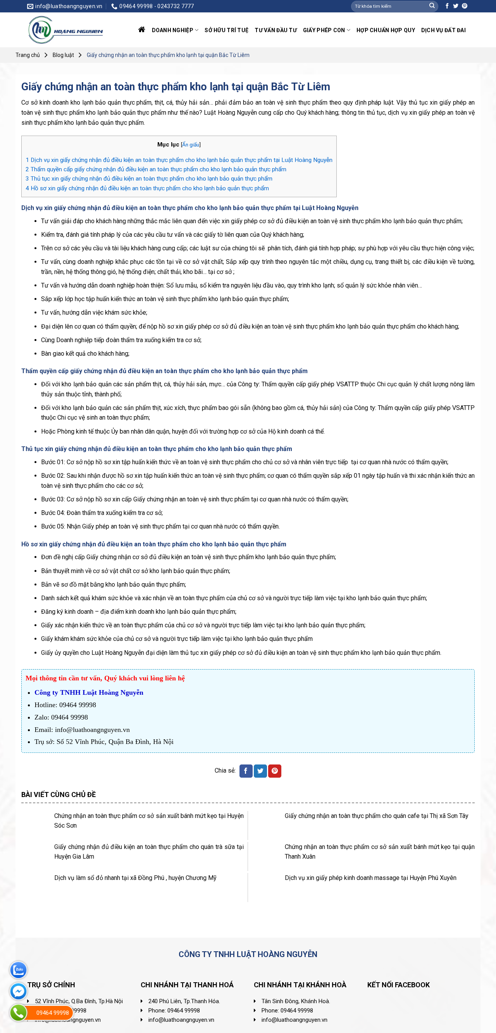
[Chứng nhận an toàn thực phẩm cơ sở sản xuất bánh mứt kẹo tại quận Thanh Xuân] (266, 856)
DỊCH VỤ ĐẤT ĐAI (443, 30)
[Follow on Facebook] (447, 6)
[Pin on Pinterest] (274, 771)
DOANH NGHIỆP (172, 30)
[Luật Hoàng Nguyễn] (66, 30)
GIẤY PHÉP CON (324, 30)
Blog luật (63, 55)
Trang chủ (28, 55)
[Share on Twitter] (260, 771)
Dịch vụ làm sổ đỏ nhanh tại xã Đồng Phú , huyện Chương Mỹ (135, 877)
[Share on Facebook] (246, 771)
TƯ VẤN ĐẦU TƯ (276, 30)
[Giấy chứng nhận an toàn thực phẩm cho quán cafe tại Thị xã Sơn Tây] (266, 825)
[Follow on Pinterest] (464, 6)
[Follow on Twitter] (455, 6)
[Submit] (432, 6)
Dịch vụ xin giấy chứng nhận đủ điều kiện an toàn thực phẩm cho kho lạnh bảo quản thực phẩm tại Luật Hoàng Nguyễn (179, 160)
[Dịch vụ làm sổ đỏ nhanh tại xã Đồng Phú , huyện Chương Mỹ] (35, 887)
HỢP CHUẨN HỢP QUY (385, 30)
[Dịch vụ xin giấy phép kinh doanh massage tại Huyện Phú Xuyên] (266, 887)
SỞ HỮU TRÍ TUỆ (226, 30)
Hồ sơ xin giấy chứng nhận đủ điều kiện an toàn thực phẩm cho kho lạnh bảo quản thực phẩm (147, 188)
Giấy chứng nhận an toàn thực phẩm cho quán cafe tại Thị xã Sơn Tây (376, 816)
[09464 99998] (18, 1012)
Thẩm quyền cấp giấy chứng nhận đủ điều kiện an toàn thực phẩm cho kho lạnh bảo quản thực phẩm (157, 169)
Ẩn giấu (190, 144)
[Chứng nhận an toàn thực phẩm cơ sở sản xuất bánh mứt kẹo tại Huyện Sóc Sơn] (35, 825)
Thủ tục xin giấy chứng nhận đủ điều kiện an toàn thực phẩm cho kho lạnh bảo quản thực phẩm (149, 178)
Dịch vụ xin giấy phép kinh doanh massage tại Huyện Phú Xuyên (370, 877)
